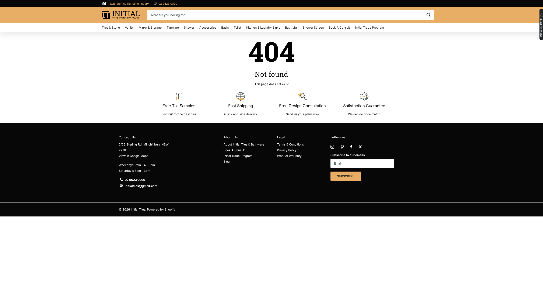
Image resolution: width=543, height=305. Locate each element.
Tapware (173, 27)
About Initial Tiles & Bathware (244, 144)
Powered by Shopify (161, 209)
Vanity (129, 27)
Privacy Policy (287, 150)
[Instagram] (332, 147)
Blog (227, 161)
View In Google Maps (133, 156)
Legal (281, 137)
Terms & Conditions (290, 144)
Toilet (237, 27)
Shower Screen (313, 27)
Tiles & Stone (111, 27)
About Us (231, 137)
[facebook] (351, 146)
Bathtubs (291, 27)
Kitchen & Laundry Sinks (263, 27)
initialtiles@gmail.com (141, 186)
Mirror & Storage (150, 27)
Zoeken (428, 15)
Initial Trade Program (369, 27)
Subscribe (345, 176)
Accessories (207, 27)
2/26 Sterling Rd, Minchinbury (129, 3)
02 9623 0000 (167, 3)
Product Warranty (289, 156)
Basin (225, 27)
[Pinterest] (342, 147)
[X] (360, 146)
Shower (189, 27)
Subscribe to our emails (347, 155)
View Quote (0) (541, 25)
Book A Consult (339, 27)
